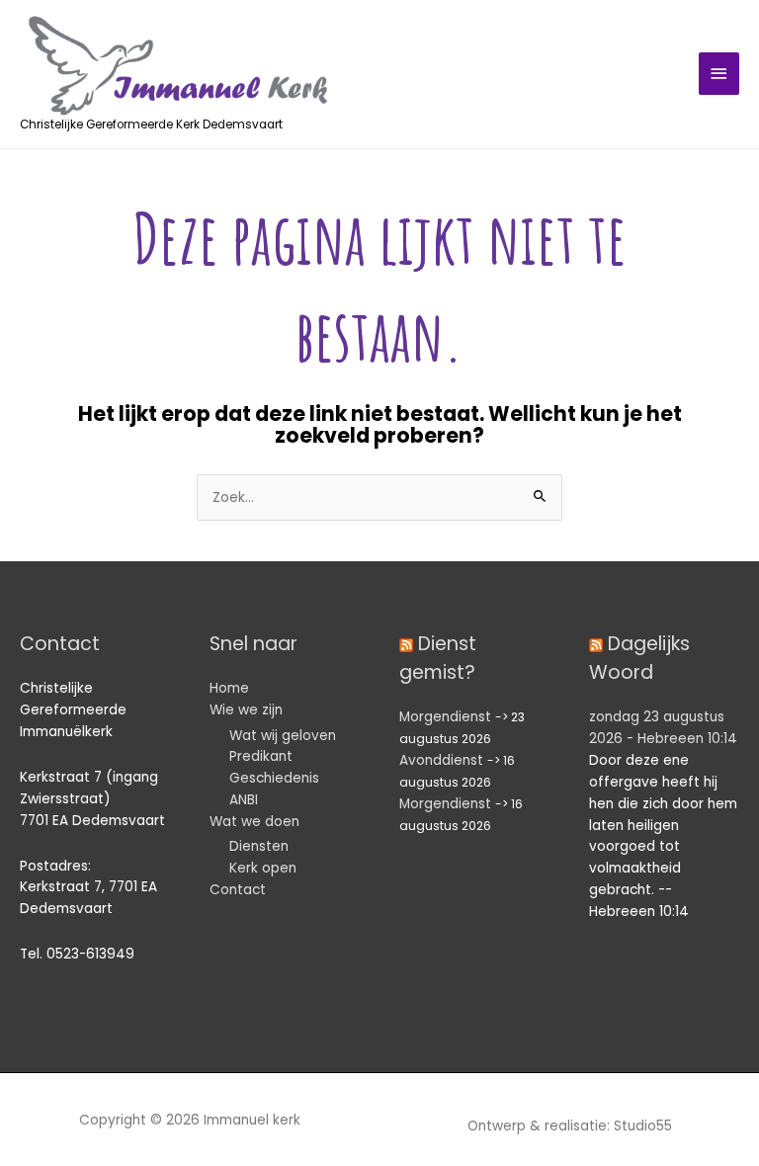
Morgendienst (445, 717)
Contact (238, 889)
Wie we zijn (246, 710)
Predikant (261, 756)
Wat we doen (254, 821)
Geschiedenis (274, 778)
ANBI (243, 800)
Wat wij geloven (282, 735)
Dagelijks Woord (639, 658)
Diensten (259, 846)
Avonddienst (441, 760)
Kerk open (262, 868)
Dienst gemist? (437, 658)
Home (229, 688)
